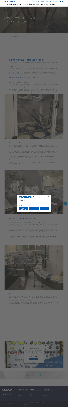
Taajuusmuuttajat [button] (24, 4)
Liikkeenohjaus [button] (39, 4)
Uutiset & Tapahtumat (35, 1)
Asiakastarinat (53, 4)
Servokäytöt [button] (32, 4)
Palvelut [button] (46, 4)
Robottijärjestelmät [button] (13, 4)
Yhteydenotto (43, 1)
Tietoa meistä (54, 1)
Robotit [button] (6, 4)
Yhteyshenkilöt (48, 1)
